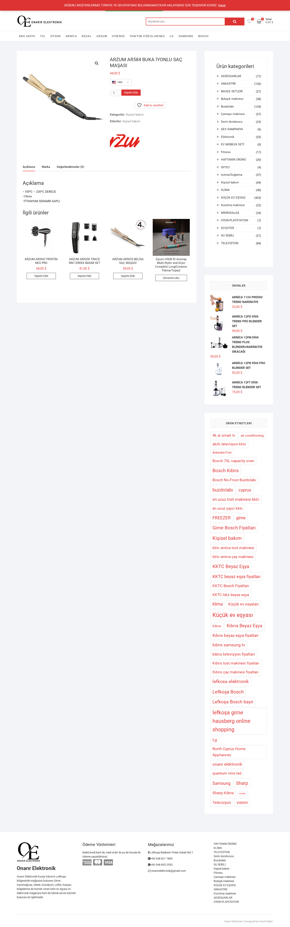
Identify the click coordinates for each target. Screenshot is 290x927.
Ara (234, 21)
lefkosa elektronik (230, 681)
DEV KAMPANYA (232, 129)
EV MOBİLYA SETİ (232, 144)
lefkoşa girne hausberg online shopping (231, 721)
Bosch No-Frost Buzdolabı (234, 480)
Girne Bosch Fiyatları (234, 528)
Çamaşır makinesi (233, 114)
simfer (242, 793)
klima (217, 604)
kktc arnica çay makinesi (233, 556)
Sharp (242, 783)
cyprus (245, 490)
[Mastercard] (97, 862)
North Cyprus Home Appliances (228, 752)
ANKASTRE (228, 83)
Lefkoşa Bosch (228, 692)
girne (241, 517)
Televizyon (221, 802)
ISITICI (225, 167)
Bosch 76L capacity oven (233, 461)
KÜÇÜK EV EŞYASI (233, 197)
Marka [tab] (46, 167)
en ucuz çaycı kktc (227, 508)
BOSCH (203, 36)
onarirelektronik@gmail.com (168, 870)
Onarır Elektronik (233, 921)
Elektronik (227, 137)
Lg (214, 739)
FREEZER (221, 517)
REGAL (87, 36)
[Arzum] (124, 142)
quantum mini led (226, 773)
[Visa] (108, 862)
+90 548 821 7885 (161, 858)
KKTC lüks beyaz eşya (230, 594)
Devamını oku (171, 277)
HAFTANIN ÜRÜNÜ (233, 159)
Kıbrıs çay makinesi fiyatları (235, 672)
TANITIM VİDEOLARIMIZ (147, 36)
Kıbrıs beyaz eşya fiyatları (235, 635)
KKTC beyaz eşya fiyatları (236, 576)
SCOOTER (227, 228)
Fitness (226, 152)
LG (172, 36)
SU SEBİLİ (227, 235)
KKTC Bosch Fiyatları (230, 586)
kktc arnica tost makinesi (233, 548)
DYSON (56, 36)
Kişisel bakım (135, 114)
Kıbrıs (216, 626)
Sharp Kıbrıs (223, 793)
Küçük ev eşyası (232, 615)
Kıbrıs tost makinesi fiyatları (235, 663)
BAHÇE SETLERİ (232, 91)
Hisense (118, 36)
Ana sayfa (27, 36)
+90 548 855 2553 (161, 864)
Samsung (186, 36)
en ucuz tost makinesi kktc (235, 499)
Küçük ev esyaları (243, 604)
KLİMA (225, 190)
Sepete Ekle (131, 92)
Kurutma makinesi (233, 205)
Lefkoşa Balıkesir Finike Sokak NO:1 (171, 852)
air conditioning (252, 435)
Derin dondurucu (231, 121)
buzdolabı (222, 490)
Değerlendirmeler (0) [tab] (70, 167)
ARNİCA (71, 36)
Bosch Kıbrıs (225, 470)
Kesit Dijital (265, 921)
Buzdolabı (227, 106)
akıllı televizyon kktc (229, 444)
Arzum (101, 36)
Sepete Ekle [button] (41, 276)
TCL (43, 36)
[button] (96, 63)
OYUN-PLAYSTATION (234, 220)
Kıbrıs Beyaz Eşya (244, 625)
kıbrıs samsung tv (228, 644)
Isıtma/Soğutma (231, 175)
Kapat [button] (222, 5)
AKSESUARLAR (231, 76)
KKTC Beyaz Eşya (230, 566)
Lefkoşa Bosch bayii (232, 702)
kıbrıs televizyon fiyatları (233, 654)
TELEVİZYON (229, 243)
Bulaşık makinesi (232, 99)
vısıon (242, 802)
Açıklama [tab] (29, 167)
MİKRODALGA (230, 213)
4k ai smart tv (223, 435)
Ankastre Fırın (222, 452)
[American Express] (87, 862)
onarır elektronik (227, 764)
